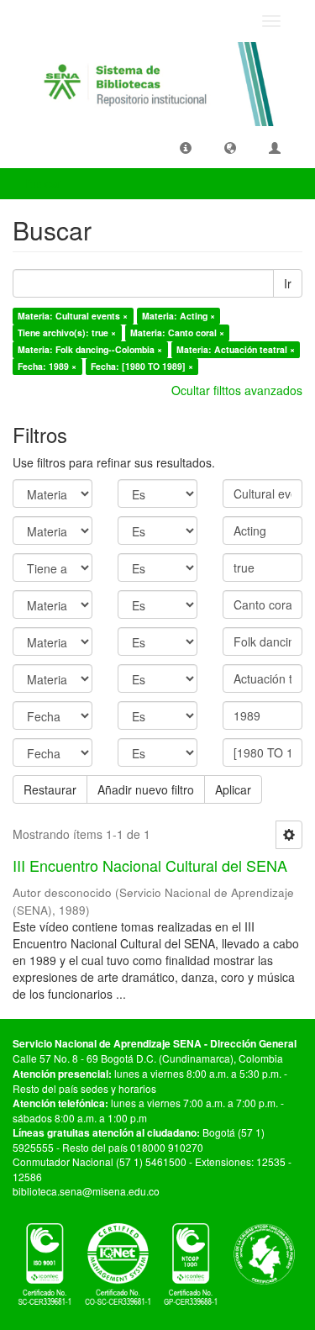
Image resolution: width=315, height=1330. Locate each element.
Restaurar (50, 789)
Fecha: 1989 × (47, 366)
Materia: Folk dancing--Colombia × (90, 349)
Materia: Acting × (178, 315)
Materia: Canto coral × (177, 332)
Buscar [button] (45, 183)
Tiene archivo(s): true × (67, 332)
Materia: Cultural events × (73, 315)
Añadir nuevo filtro (145, 789)
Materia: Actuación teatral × (235, 349)
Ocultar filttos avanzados (236, 390)
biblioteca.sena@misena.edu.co (86, 1191)
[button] (186, 147)
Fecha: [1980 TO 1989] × (142, 366)
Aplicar (233, 789)
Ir (287, 283)
